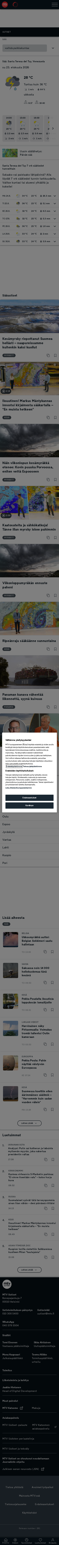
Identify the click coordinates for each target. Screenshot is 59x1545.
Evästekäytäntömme (14, 766)
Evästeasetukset (29, 797)
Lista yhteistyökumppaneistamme (18, 788)
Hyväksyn (29, 805)
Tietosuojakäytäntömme (32, 766)
